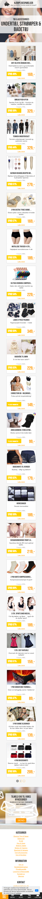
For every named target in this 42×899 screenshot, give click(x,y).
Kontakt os (21, 874)
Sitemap (21, 876)
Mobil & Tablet (21, 845)
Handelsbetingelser (21, 867)
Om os (21, 864)
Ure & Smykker (21, 855)
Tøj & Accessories (21, 852)
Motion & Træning (21, 848)
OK (37, 890)
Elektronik (21, 838)
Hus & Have (21, 843)
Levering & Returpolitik (21, 871)
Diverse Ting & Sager (21, 836)
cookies (18, 893)
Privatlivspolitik (21, 869)
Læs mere (21, 78)
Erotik (21, 841)
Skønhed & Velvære (21, 850)
